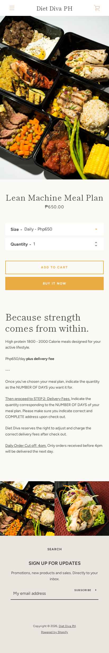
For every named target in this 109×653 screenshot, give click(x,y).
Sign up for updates (55, 563)
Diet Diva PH (54, 7)
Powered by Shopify (54, 632)
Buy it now (54, 283)
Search (54, 549)
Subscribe (82, 590)
